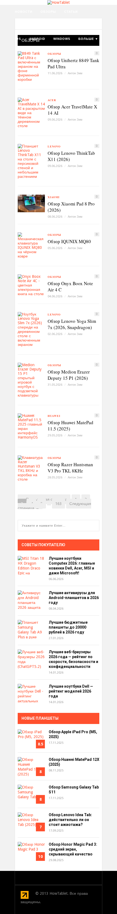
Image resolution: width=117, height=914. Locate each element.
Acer (52, 100)
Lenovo (54, 146)
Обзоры (48, 11)
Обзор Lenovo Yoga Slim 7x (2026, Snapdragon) (72, 324)
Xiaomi (54, 197)
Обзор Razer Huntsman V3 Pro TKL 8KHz (70, 467)
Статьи (71, 11)
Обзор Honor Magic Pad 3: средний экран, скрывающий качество (73, 849)
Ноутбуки (24, 25)
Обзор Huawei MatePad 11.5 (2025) (70, 425)
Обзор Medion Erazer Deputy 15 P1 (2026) (69, 375)
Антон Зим (75, 73)
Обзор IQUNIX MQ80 (69, 241)
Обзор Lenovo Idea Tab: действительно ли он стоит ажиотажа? (70, 820)
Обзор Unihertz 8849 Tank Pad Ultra (73, 63)
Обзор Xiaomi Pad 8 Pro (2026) (71, 207)
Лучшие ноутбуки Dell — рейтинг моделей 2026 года (71, 691)
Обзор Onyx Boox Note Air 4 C (70, 286)
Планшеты (52, 25)
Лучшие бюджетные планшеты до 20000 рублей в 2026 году (68, 627)
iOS (18, 38)
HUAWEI (54, 416)
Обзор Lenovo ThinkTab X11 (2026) (71, 156)
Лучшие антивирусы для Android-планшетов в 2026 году (74, 598)
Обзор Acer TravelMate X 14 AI (72, 110)
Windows (61, 38)
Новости (23, 11)
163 (58, 503)
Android (37, 38)
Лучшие (78, 25)
